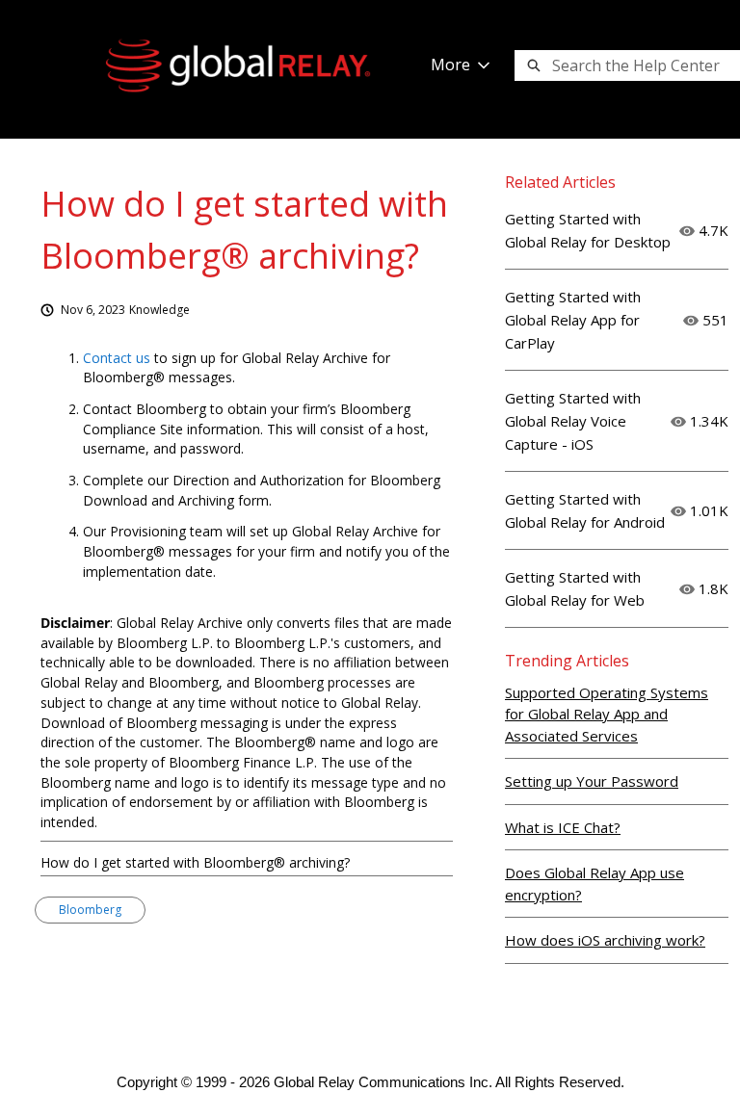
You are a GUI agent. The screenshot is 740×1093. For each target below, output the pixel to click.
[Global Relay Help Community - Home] (238, 65)
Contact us (116, 358)
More (450, 64)
